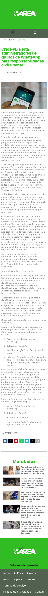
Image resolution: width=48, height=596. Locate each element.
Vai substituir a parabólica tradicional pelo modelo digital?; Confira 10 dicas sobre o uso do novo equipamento (33, 496)
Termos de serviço (14, 585)
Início (6, 573)
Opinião (18, 579)
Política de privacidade (17, 591)
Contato (40, 591)
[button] (13, 32)
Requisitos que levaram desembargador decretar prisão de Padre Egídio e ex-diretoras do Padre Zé (32, 470)
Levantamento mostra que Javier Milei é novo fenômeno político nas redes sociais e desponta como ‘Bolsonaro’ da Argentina (33, 511)
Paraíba (22, 40)
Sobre (31, 579)
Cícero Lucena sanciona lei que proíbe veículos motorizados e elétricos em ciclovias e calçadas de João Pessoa (32, 483)
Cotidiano (14, 40)
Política (18, 573)
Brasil (6, 579)
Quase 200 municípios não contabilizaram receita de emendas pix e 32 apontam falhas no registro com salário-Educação (32, 527)
